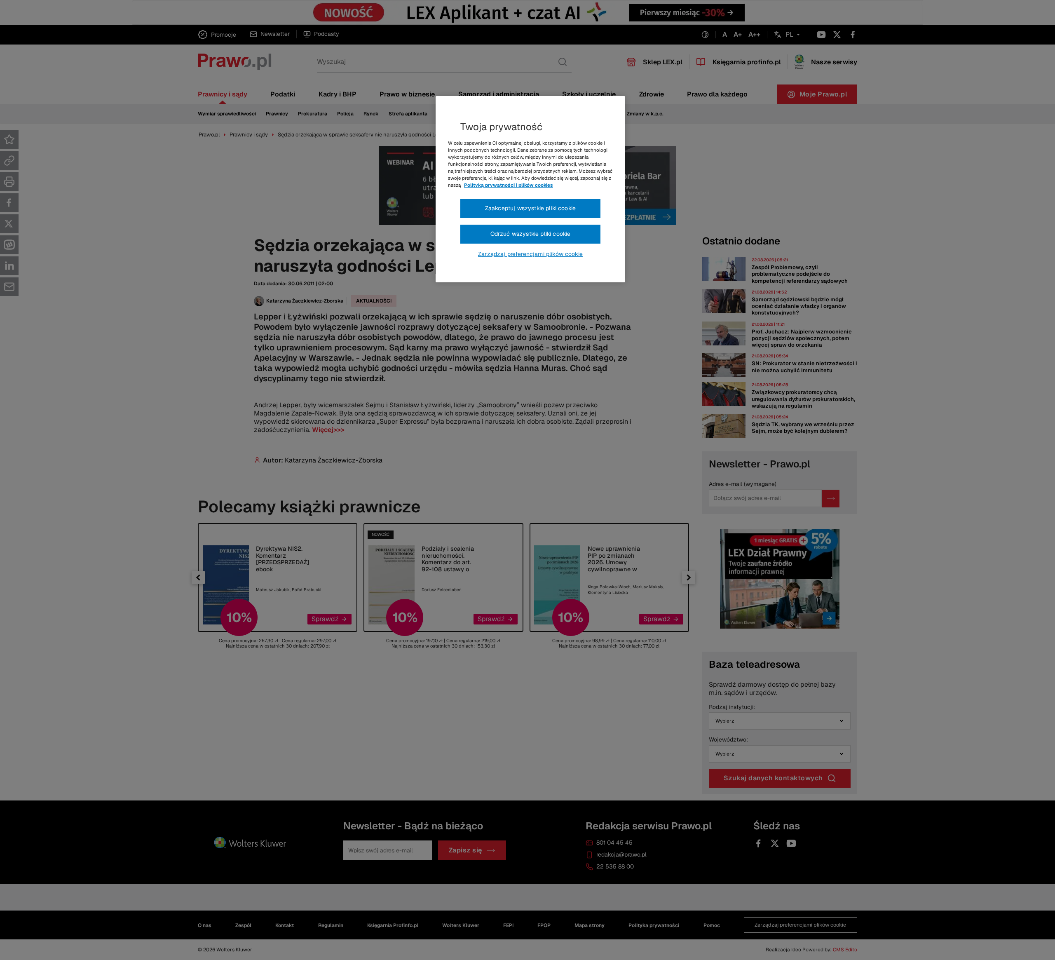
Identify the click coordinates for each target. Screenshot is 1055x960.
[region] (530, 189)
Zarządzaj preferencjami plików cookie (530, 254)
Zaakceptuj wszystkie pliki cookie (530, 208)
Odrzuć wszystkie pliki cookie (530, 233)
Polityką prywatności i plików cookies (508, 185)
